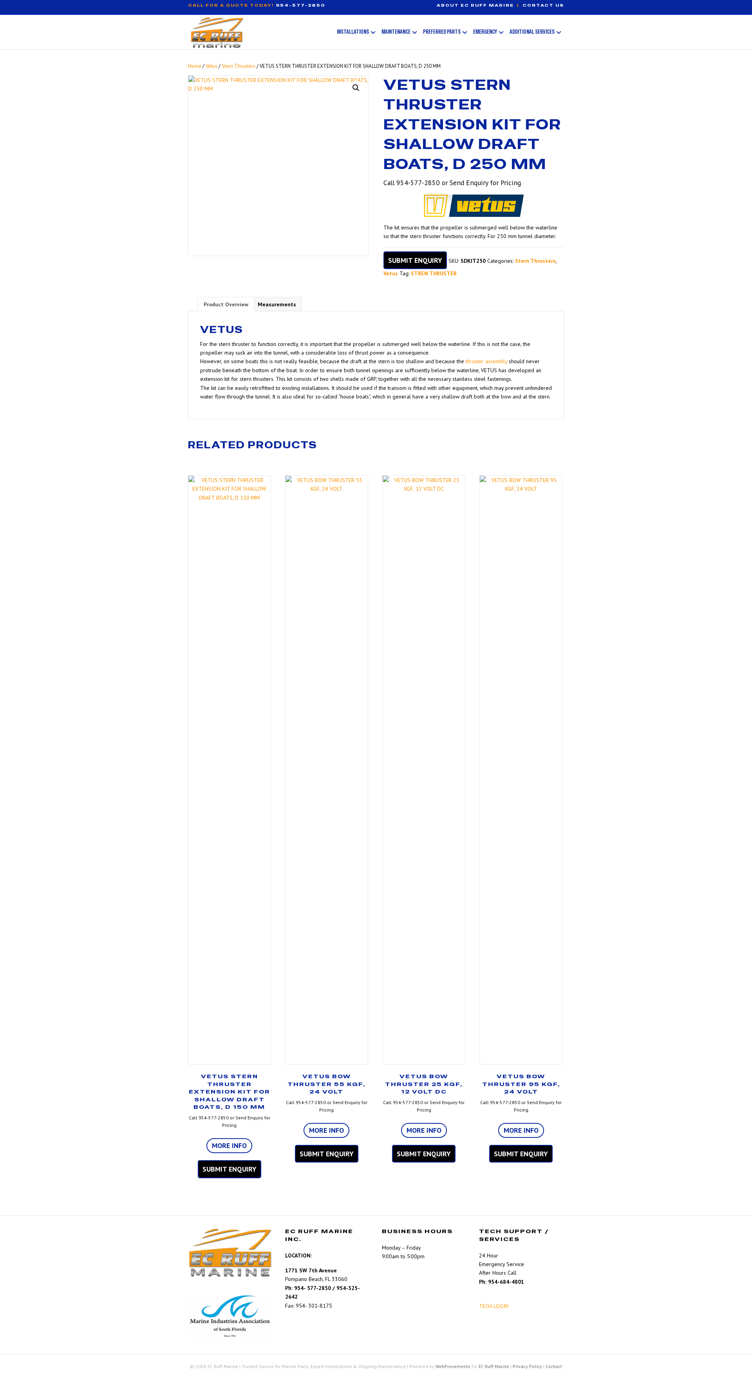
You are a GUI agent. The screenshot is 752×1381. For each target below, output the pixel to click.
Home (194, 66)
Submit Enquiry (415, 260)
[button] (356, 88)
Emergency (485, 31)
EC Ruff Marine (494, 1366)
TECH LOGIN (493, 1306)
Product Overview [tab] (226, 304)
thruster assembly (486, 361)
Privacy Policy (527, 1366)
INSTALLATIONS (353, 31)
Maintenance (395, 31)
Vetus (211, 66)
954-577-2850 (300, 5)
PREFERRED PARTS (442, 31)
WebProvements (453, 1366)
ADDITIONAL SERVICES (532, 31)
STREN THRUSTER (434, 273)
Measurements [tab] (277, 304)
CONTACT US (543, 5)
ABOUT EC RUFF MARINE (475, 5)
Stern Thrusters (238, 66)
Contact (554, 1366)
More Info (229, 1145)
